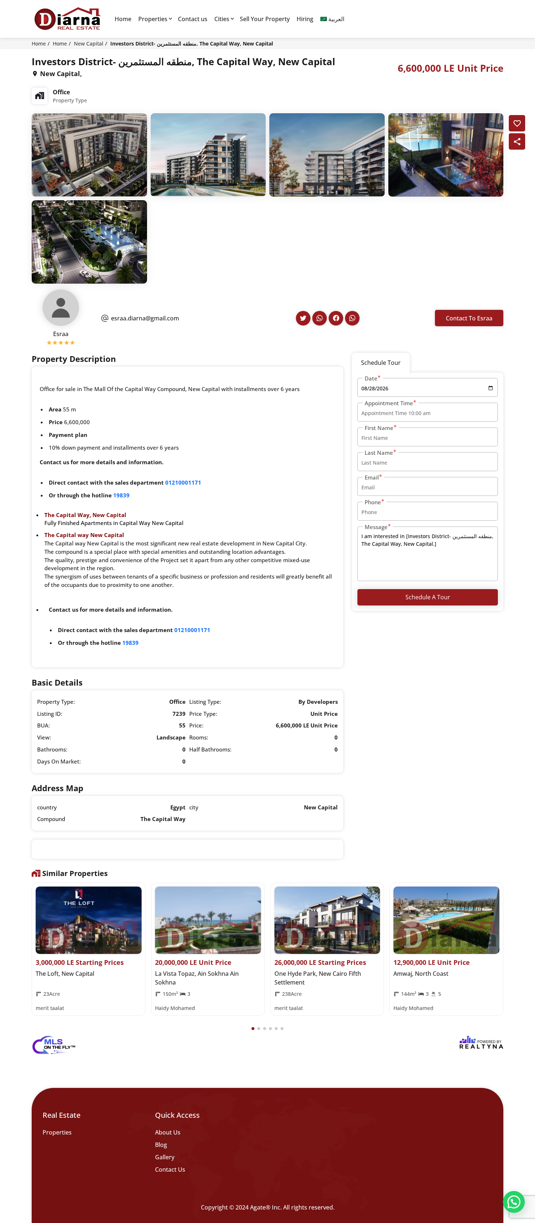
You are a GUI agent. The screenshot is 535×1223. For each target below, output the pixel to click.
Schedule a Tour (427, 597)
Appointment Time (389, 403)
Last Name (379, 452)
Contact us (192, 19)
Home (123, 19)
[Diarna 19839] (67, 18)
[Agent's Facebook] (336, 318)
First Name (379, 427)
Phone (373, 502)
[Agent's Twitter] (303, 318)
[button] (252, 1028)
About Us (168, 1132)
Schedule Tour (381, 363)
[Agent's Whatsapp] (319, 318)
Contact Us (170, 1169)
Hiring (305, 19)
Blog (161, 1145)
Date (371, 378)
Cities (221, 19)
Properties (152, 19)
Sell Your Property (265, 19)
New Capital (88, 43)
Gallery (164, 1157)
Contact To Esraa (469, 318)
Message (376, 526)
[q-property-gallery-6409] (89, 154)
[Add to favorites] (517, 123)
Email (372, 477)
